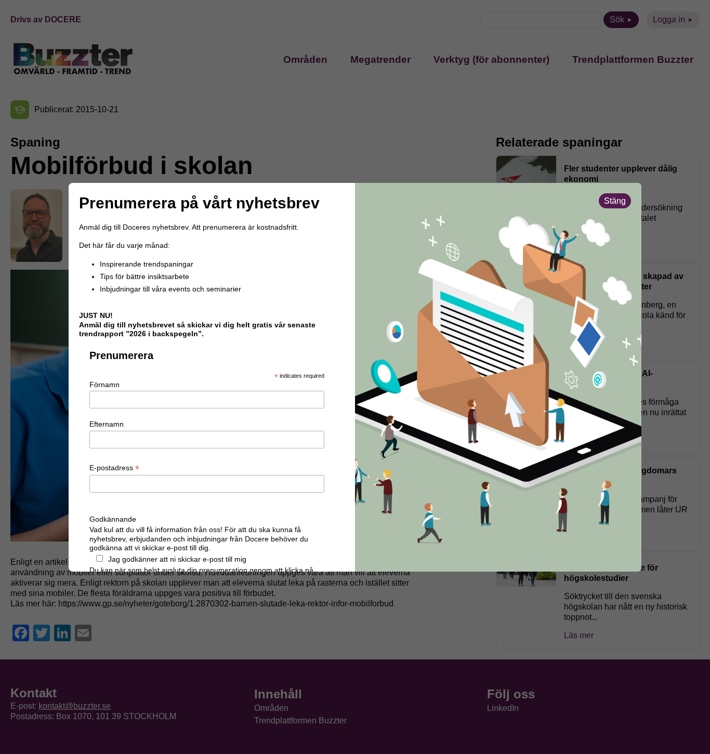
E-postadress (114, 468)
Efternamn (106, 424)
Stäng (615, 200)
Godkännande (112, 519)
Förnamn (104, 384)
